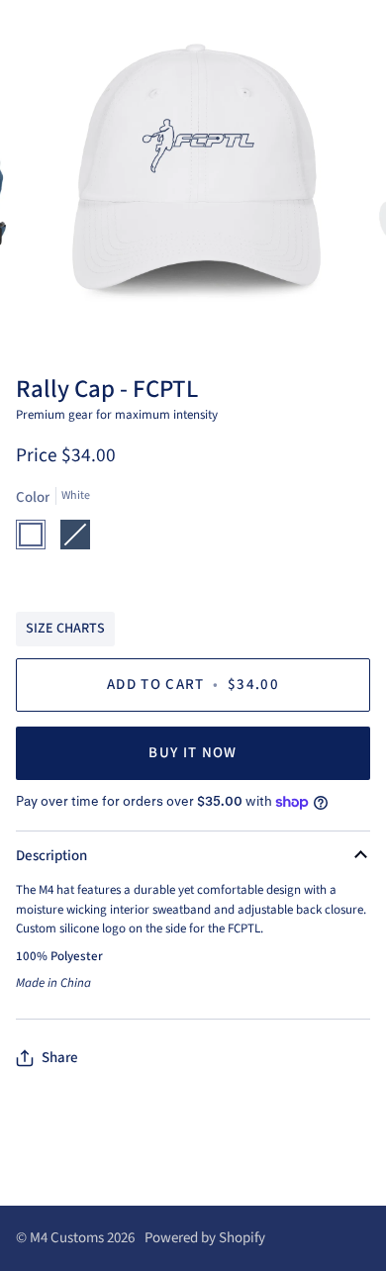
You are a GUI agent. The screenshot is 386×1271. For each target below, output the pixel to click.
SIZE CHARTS (65, 628)
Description (51, 855)
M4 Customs (67, 1237)
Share (60, 1057)
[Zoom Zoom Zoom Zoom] (193, 178)
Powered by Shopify (205, 1237)
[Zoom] (65, 305)
